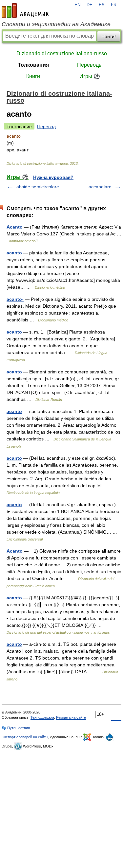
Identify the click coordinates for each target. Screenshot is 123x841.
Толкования (33, 65)
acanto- (15, 299)
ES (102, 5)
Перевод (46, 126)
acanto (14, 252)
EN (77, 5)
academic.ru (25, 10)
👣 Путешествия (16, 728)
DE (89, 5)
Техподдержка (42, 717)
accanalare (100, 186)
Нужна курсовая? (53, 177)
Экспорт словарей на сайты (25, 737)
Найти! (108, 36)
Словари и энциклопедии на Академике (56, 24)
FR (113, 5)
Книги (33, 76)
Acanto (15, 227)
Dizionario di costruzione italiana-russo (61, 53)
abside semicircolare (37, 186)
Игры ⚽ (89, 76)
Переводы (90, 65)
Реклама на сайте (71, 717)
